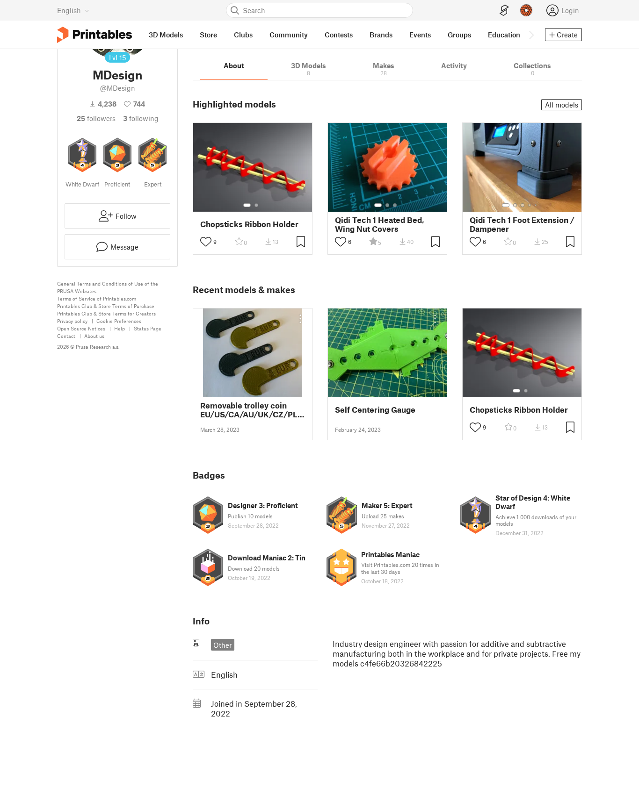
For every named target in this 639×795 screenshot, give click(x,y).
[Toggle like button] (205, 241)
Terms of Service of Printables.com (96, 298)
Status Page (147, 328)
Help (119, 328)
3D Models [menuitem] (166, 34)
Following (141, 118)
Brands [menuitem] (381, 34)
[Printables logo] (94, 35)
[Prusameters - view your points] (526, 10)
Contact (66, 336)
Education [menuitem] (504, 34)
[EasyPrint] (504, 10)
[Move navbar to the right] (531, 35)
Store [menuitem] (208, 34)
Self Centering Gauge (375, 409)
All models (561, 104)
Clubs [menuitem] (243, 34)
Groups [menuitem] (459, 34)
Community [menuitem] (288, 34)
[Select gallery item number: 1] (247, 205)
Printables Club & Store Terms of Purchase (105, 306)
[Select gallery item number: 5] (536, 205)
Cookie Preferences (118, 321)
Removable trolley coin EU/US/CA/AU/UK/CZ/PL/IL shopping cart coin (252, 410)
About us (94, 336)
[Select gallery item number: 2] (256, 205)
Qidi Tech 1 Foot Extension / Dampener (522, 224)
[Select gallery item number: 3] (395, 205)
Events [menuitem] (420, 34)
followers (96, 118)
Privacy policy (72, 321)
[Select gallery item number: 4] (530, 205)
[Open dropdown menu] (300, 318)
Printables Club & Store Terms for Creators (106, 313)
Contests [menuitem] (339, 34)
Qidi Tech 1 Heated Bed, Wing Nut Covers (379, 224)
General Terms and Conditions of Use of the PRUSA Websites (107, 287)
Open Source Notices (81, 328)
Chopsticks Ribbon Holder (249, 224)
